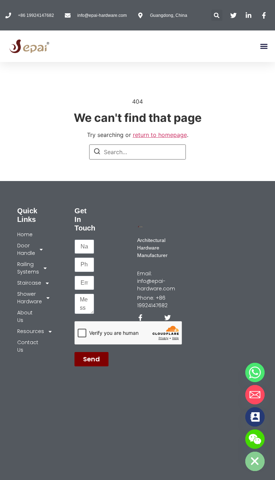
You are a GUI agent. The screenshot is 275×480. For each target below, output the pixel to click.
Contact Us (24, 346)
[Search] (97, 152)
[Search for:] (137, 152)
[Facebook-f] (140, 317)
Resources (24, 331)
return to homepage (160, 134)
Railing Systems (24, 268)
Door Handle (24, 249)
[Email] (255, 394)
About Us (24, 316)
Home (24, 234)
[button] (216, 15)
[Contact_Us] (255, 417)
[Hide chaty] (255, 461)
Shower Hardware (24, 297)
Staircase (24, 282)
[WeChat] (255, 439)
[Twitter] (167, 317)
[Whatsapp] (255, 372)
